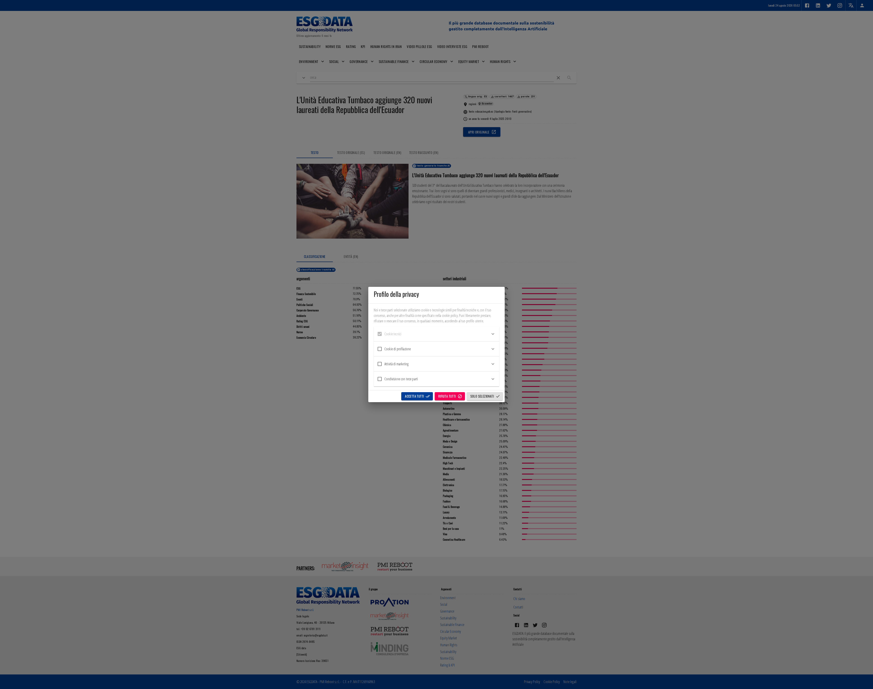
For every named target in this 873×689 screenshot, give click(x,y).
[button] (436, 333)
